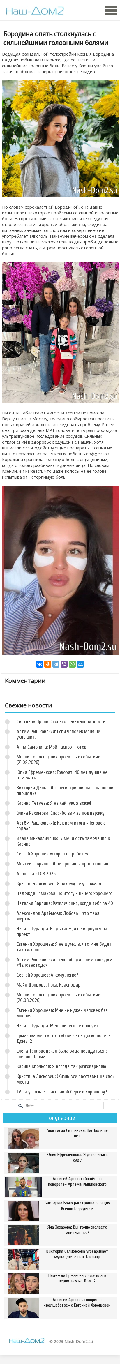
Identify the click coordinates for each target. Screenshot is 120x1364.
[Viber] (64, 664)
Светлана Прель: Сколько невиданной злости (61, 721)
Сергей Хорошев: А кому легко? (47, 975)
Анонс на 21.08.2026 (36, 873)
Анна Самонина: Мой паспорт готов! (52, 747)
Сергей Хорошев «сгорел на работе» (52, 854)
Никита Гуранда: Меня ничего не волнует (57, 1025)
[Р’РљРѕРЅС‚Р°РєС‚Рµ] (39, 664)
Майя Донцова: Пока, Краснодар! (49, 985)
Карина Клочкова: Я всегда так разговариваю (61, 1066)
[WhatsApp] (72, 664)
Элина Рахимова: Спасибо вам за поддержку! (61, 813)
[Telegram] (55, 664)
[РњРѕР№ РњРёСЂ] (80, 664)
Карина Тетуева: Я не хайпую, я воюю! (54, 803)
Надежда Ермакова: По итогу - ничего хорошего (64, 893)
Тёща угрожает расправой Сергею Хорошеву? (62, 1092)
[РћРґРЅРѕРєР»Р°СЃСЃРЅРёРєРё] (47, 664)
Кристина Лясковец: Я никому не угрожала (59, 883)
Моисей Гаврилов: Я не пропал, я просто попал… (64, 864)
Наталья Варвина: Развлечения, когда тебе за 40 (65, 903)
